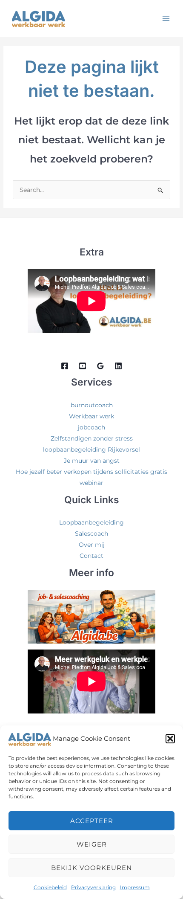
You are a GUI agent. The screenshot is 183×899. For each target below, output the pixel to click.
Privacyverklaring (93, 887)
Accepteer (91, 821)
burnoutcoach (92, 405)
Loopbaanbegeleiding (91, 522)
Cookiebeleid (50, 887)
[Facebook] (65, 366)
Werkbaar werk (91, 416)
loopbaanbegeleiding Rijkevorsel (91, 449)
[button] (170, 738)
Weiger (92, 844)
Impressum (135, 887)
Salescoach (91, 533)
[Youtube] (82, 366)
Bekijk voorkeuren (91, 868)
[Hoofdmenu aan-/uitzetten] (165, 18)
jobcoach (91, 427)
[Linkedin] (118, 366)
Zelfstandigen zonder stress (92, 438)
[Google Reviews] (100, 366)
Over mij (92, 544)
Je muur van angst (92, 460)
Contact (91, 556)
